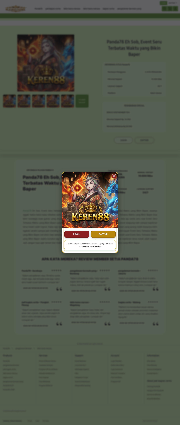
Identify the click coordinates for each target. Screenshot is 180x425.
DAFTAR (103, 234)
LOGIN (76, 234)
